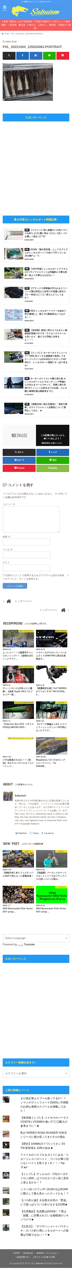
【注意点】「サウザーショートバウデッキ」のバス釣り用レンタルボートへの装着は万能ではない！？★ (44, 1230)
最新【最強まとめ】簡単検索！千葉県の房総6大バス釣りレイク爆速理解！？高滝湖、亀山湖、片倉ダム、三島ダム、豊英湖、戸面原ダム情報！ (36, 24)
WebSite (23, 833)
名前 (6, 536)
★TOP (17, 1253)
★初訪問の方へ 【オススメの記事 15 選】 (36, 1257)
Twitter (36, 833)
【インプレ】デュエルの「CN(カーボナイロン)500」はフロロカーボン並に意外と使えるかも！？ (44, 1178)
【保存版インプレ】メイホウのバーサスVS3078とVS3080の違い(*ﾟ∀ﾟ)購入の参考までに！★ (44, 1121)
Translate (29, 944)
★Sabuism (28, 1253)
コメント (9, 504)
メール (8, 549)
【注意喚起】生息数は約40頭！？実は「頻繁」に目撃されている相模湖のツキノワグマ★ (44, 1215)
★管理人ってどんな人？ (48, 1253)
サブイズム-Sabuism (34, 1263)
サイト (6, 562)
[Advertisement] (36, 168)
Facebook (49, 833)
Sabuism (20, 795)
